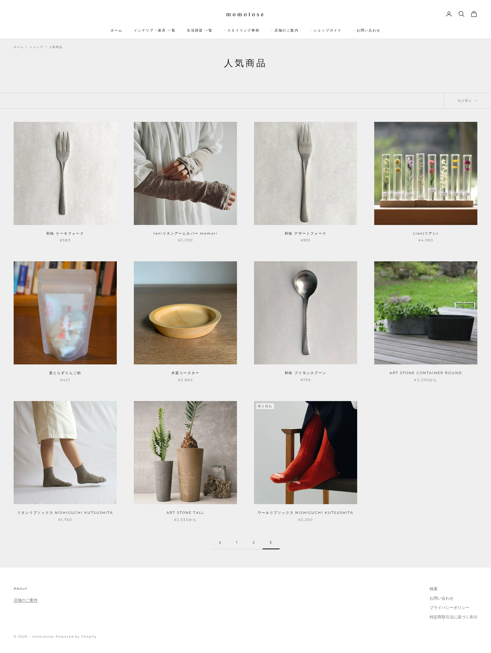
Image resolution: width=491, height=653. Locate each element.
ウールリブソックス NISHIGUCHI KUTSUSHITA (306, 512)
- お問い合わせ (366, 30)
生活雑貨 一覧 (200, 30)
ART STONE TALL (185, 512)
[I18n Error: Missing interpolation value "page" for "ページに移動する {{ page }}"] (219, 542)
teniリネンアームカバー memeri (185, 233)
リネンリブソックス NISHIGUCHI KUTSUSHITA (65, 512)
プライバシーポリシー (449, 607)
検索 (434, 588)
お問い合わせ (441, 598)
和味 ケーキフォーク (65, 233)
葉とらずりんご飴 (65, 373)
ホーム (116, 30)
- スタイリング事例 (242, 30)
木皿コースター (185, 373)
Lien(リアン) (425, 233)
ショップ (36, 47)
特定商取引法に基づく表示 (453, 616)
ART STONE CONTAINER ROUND (426, 373)
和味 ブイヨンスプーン (305, 373)
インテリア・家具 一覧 (155, 30)
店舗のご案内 (26, 600)
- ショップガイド (326, 30)
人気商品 (56, 47)
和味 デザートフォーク (305, 233)
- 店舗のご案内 (284, 30)
